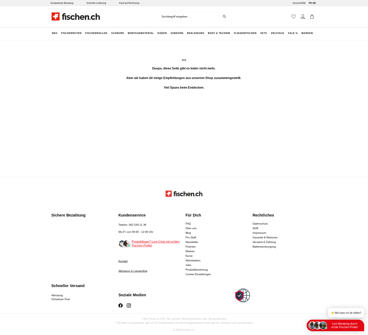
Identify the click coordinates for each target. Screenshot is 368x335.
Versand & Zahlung (264, 242)
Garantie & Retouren (265, 237)
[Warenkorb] (312, 16)
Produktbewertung (197, 269)
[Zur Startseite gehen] (76, 16)
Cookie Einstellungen (198, 274)
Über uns (191, 228)
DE (314, 3)
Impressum (259, 232)
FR (310, 3)
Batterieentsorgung (264, 246)
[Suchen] (226, 16)
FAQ (188, 223)
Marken (190, 251)
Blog (188, 232)
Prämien (191, 246)
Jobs (188, 265)
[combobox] (188, 16)
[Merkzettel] (293, 16)
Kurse (189, 255)
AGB (255, 228)
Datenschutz (260, 223)
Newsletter (192, 242)
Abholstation (193, 260)
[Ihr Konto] (302, 16)
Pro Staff (191, 237)
